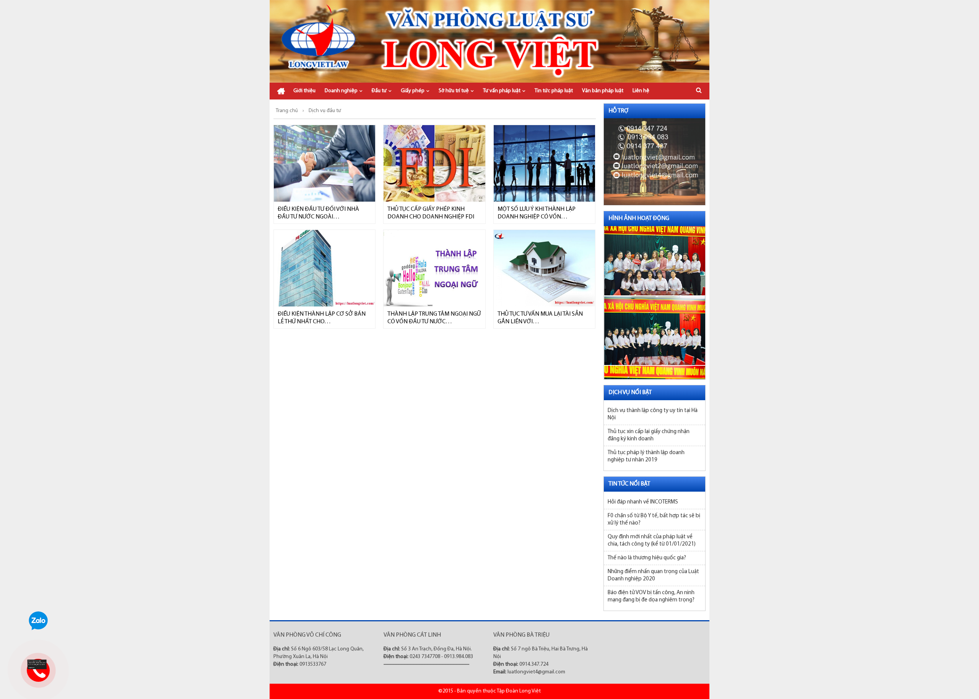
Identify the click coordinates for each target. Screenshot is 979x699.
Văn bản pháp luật (602, 91)
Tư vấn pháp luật (501, 91)
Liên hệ (641, 91)
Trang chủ (281, 91)
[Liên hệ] (37, 664)
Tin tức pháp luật (554, 91)
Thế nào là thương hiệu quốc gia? (647, 558)
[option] (655, 255)
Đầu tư (379, 91)
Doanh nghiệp (341, 91)
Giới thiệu (304, 91)
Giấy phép (412, 91)
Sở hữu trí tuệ (454, 91)
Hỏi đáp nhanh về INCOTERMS (643, 502)
